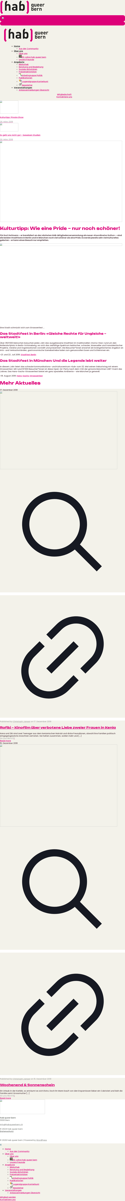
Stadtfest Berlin (28, 354)
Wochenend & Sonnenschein (27, 1085)
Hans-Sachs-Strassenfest (30, 375)
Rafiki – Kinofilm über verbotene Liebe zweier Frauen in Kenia (58, 727)
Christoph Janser (21, 721)
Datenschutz (7, 1131)
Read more (5, 740)
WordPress (41, 1140)
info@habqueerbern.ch (11, 1124)
